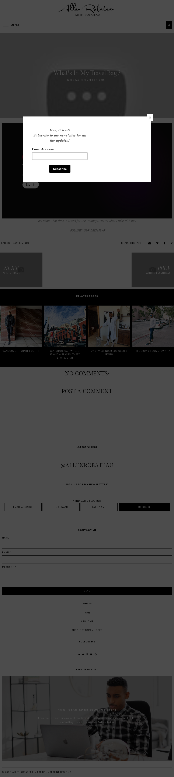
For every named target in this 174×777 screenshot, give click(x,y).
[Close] (150, 117)
